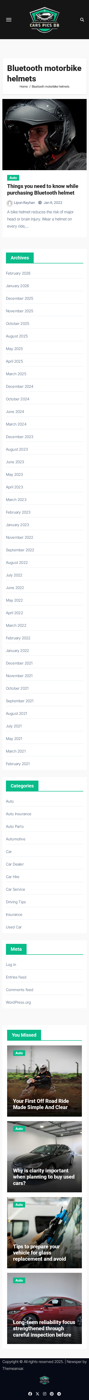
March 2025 (16, 373)
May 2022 (14, 600)
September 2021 (20, 700)
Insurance (14, 914)
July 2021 (14, 726)
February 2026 (18, 273)
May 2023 (14, 474)
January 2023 (17, 524)
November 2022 (19, 537)
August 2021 (16, 713)
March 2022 (16, 625)
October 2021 (17, 688)
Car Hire (13, 876)
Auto (13, 178)
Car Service (15, 889)
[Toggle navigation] (9, 20)
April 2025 (14, 361)
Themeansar (12, 1368)
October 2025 (17, 323)
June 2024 (15, 411)
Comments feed (19, 989)
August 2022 (17, 562)
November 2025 (19, 311)
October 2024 (17, 399)
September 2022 (20, 550)
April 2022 (14, 612)
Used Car (14, 927)
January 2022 (17, 650)
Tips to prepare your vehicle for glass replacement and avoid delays (39, 1256)
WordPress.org (18, 1002)
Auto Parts (15, 826)
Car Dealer (15, 864)
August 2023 (17, 449)
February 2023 (18, 512)
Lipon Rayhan (25, 202)
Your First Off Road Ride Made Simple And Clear (41, 1104)
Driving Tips (16, 901)
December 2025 (19, 298)
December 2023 (19, 436)
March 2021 (16, 751)
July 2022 (14, 575)
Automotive (15, 839)
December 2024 (20, 386)
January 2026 (17, 285)
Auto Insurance (19, 813)
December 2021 (19, 663)
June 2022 (15, 587)
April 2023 (14, 487)
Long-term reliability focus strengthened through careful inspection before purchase (44, 1331)
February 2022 (18, 638)
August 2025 (17, 336)
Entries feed (16, 977)
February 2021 (18, 763)
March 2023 (16, 499)
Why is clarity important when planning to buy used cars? (44, 1177)
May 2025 (14, 348)
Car (9, 851)
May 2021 (14, 738)
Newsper (74, 1361)
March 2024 (16, 424)
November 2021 (19, 675)
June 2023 (15, 461)
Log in (11, 964)
